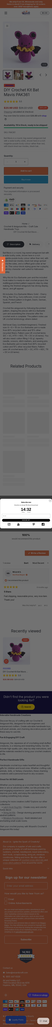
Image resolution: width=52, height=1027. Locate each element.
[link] (9, 524)
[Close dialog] (50, 500)
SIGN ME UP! (26, 520)
